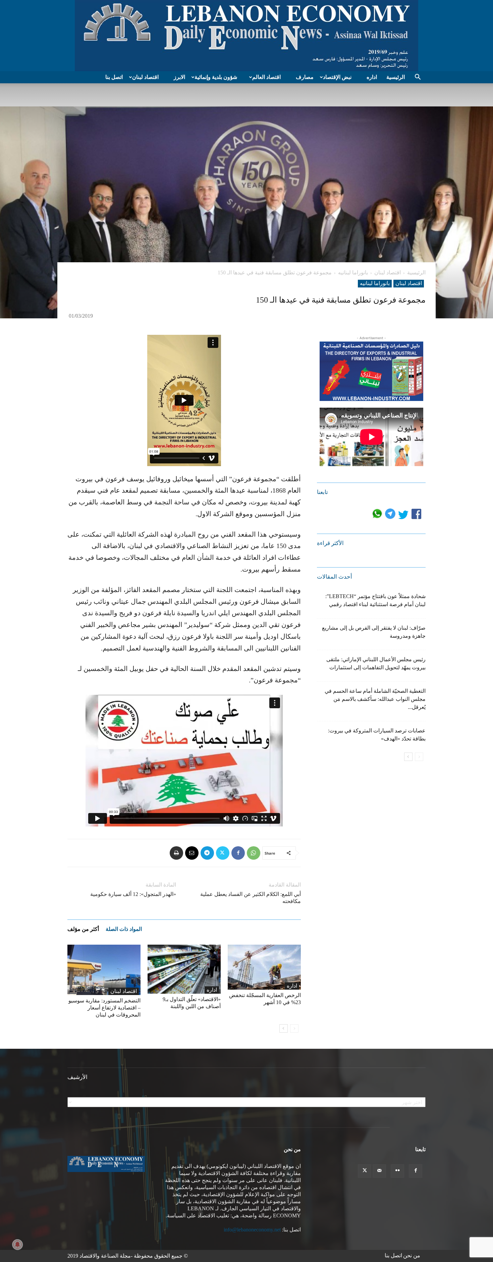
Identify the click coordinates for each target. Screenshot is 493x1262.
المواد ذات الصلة (124, 929)
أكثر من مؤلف (83, 929)
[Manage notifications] (17, 1244)
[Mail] (379, 1171)
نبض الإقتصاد (337, 77)
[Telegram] (207, 853)
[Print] (176, 853)
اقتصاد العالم (266, 77)
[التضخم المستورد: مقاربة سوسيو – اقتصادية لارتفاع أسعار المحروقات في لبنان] (104, 970)
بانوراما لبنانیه (353, 272)
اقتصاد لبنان (145, 77)
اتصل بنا (114, 77)
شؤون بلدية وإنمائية (216, 77)
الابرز (179, 77)
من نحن (411, 1255)
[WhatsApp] (253, 853)
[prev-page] (294, 1028)
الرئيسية (395, 77)
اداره (372, 77)
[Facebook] (238, 853)
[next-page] (283, 1028)
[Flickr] (397, 1171)
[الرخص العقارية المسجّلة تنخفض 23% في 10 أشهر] (264, 967)
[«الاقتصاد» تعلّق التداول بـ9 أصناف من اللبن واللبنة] (184, 969)
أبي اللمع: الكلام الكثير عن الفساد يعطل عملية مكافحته (250, 897)
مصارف (305, 77)
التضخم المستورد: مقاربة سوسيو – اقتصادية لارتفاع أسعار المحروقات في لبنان (104, 1008)
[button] (417, 77)
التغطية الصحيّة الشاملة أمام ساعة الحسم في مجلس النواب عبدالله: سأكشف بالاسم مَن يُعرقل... (375, 699)
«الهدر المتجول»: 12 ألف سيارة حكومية (133, 894)
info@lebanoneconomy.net (252, 1229)
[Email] (192, 853)
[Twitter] (222, 853)
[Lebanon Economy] (246, 35)
